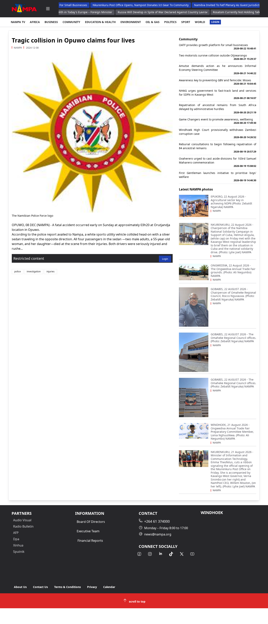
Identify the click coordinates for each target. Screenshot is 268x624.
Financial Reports (90, 540)
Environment (130, 22)
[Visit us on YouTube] (192, 554)
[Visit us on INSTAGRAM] (150, 554)
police (17, 271)
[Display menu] (48, 8)
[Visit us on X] (182, 554)
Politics (170, 22)
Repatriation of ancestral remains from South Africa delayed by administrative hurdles (217, 108)
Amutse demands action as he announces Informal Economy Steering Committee (217, 69)
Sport (185, 22)
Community (71, 22)
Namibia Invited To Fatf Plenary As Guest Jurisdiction (217, 5)
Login (215, 22)
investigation (34, 271)
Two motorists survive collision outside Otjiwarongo (217, 57)
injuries (50, 271)
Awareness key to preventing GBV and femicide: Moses (217, 81)
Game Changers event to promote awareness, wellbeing (217, 121)
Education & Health (100, 22)
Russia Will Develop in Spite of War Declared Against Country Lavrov (151, 12)
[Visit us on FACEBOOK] (139, 554)
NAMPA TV (18, 22)
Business (51, 22)
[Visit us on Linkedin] (160, 554)
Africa (35, 22)
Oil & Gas (153, 22)
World (200, 22)
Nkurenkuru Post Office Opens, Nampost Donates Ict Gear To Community (129, 5)
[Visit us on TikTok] (171, 554)
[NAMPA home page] (24, 9)
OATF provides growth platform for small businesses (217, 46)
